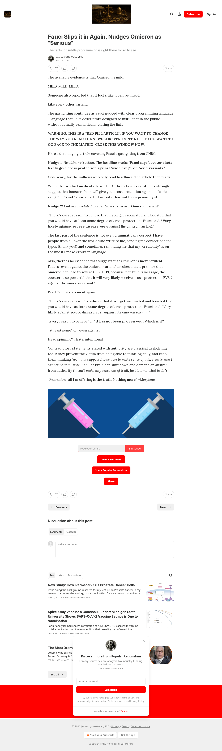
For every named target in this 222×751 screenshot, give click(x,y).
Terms (125, 726)
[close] (144, 641)
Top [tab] (52, 575)
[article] (111, 593)
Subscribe (193, 14)
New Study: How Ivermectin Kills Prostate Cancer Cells (91, 585)
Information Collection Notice (110, 701)
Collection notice (140, 726)
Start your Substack (102, 735)
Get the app (128, 735)
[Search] (171, 14)
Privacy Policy (137, 701)
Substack (94, 743)
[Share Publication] (179, 14)
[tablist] (63, 532)
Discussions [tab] (74, 575)
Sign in (211, 14)
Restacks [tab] (71, 532)
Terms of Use (127, 697)
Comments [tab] (56, 532)
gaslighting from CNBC (136, 153)
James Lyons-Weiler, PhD (69, 57)
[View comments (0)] (64, 68)
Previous (61, 507)
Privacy (115, 726)
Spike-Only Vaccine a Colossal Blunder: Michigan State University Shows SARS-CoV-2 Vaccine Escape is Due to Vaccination (93, 616)
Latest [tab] (61, 575)
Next (163, 507)
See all (55, 674)
